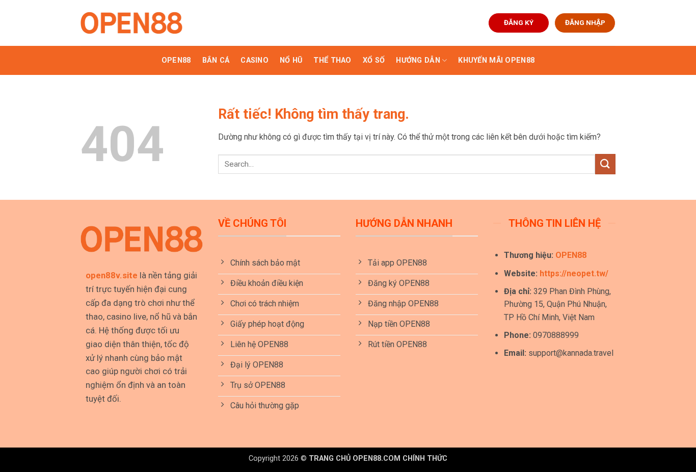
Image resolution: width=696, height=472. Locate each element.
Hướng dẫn (418, 60)
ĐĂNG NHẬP (585, 22)
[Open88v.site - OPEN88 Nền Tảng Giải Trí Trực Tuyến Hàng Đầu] (131, 23)
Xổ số (374, 60)
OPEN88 (176, 60)
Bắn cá (216, 60)
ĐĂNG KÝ (518, 22)
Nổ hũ (291, 60)
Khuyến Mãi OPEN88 (496, 60)
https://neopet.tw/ (574, 273)
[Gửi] (605, 164)
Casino (254, 60)
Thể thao (332, 60)
